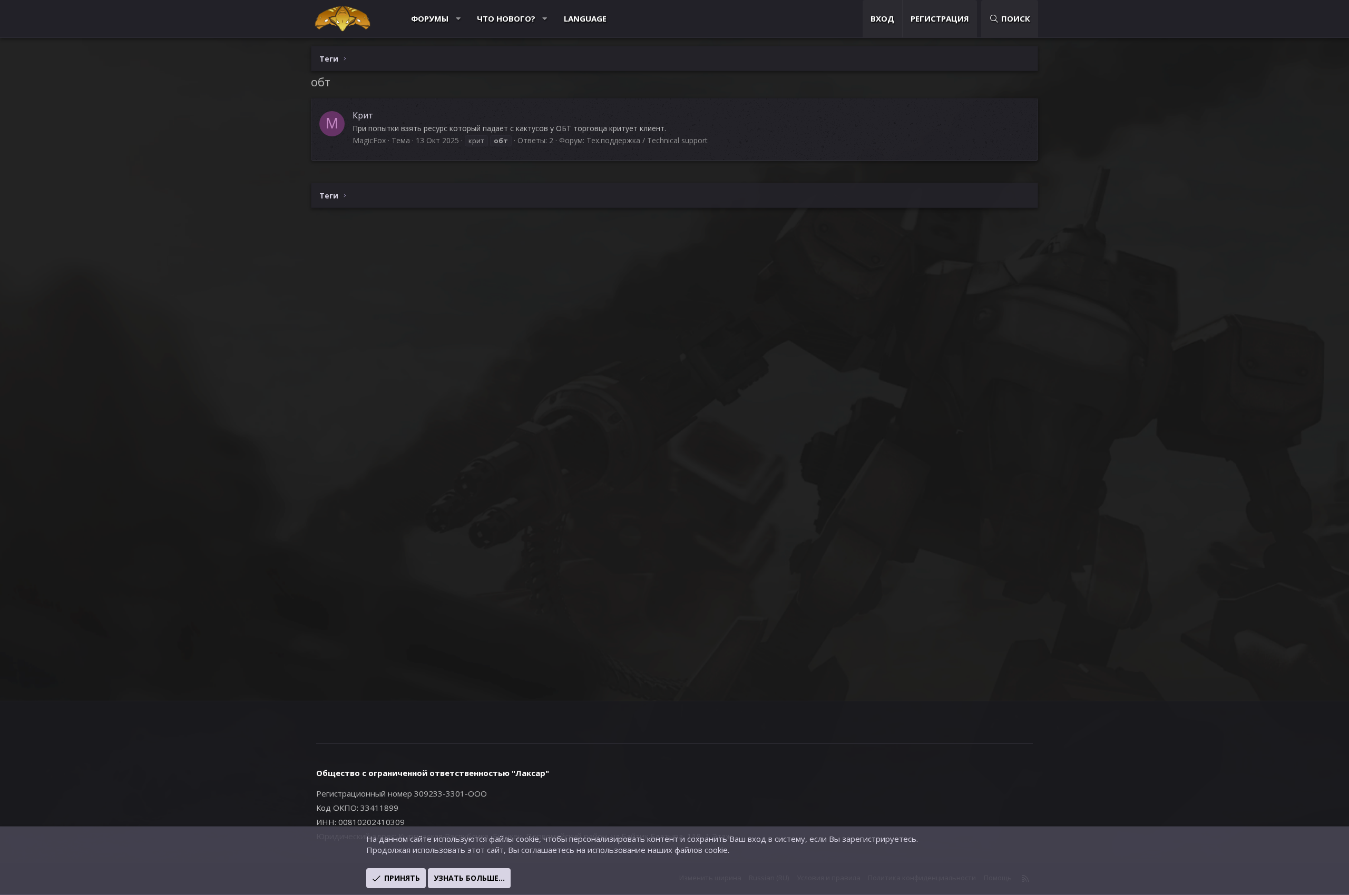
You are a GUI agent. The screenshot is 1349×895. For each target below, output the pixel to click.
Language (585, 18)
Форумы (429, 18)
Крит (363, 115)
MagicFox (369, 140)
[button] (458, 18)
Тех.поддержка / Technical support (647, 140)
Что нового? (506, 18)
